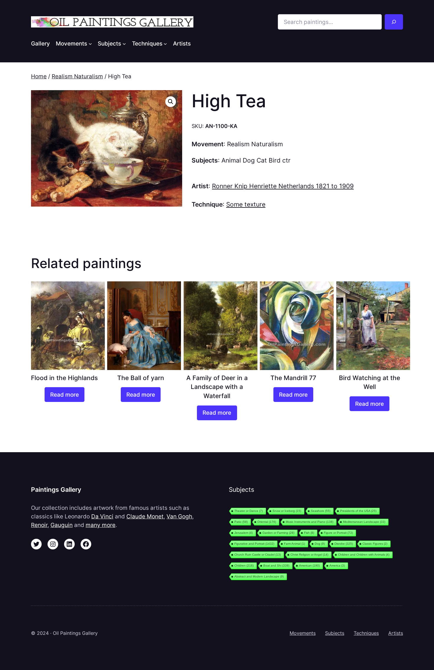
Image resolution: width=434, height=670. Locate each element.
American (309, 565)
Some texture (245, 204)
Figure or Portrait (338, 532)
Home (39, 76)
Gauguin (61, 524)
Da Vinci (102, 516)
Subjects (334, 633)
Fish (309, 532)
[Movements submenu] (90, 43)
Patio (241, 521)
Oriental (266, 521)
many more (100, 524)
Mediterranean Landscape (364, 521)
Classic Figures (375, 543)
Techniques (366, 633)
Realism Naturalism (77, 76)
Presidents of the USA (358, 510)
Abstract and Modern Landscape (259, 576)
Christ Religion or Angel (309, 554)
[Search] (394, 22)
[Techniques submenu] (165, 43)
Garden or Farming (278, 532)
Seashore (320, 510)
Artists (395, 633)
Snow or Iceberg (287, 510)
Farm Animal (294, 543)
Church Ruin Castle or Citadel (257, 554)
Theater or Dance (248, 510)
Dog (320, 543)
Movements (303, 633)
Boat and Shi (276, 565)
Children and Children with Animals (363, 554)
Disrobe (344, 543)
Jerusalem (243, 532)
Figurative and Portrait (254, 543)
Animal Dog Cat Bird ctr (256, 160)
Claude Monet (145, 516)
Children (244, 565)
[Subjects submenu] (124, 43)
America (337, 565)
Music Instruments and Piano (309, 521)
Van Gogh (179, 516)
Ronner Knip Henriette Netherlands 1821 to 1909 (283, 186)
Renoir (39, 524)
